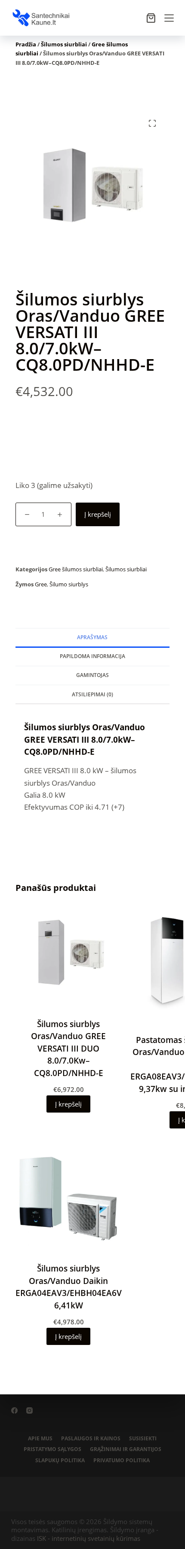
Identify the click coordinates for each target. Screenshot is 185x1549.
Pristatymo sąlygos (52, 1449)
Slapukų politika (60, 1460)
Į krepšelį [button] (68, 1104)
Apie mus (40, 1438)
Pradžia (25, 44)
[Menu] (169, 18)
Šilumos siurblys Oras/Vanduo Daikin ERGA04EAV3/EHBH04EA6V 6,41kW (68, 1287)
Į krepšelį (97, 514)
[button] (152, 123)
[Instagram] (29, 1410)
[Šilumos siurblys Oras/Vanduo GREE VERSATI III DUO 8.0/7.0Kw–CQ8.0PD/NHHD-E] (68, 954)
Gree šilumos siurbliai (76, 569)
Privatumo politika (121, 1460)
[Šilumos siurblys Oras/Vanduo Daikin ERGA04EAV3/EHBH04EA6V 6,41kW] (68, 1199)
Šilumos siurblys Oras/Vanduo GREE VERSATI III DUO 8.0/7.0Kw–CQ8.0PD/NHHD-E (68, 1048)
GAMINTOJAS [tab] (92, 675)
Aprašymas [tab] (92, 637)
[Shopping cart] (151, 18)
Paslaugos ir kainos (90, 1438)
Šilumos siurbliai (64, 44)
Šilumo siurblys (68, 584)
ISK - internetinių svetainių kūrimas (88, 1538)
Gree (41, 584)
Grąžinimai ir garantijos (125, 1449)
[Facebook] (14, 1410)
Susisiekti (143, 1438)
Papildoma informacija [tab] (92, 656)
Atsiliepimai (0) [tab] (92, 694)
